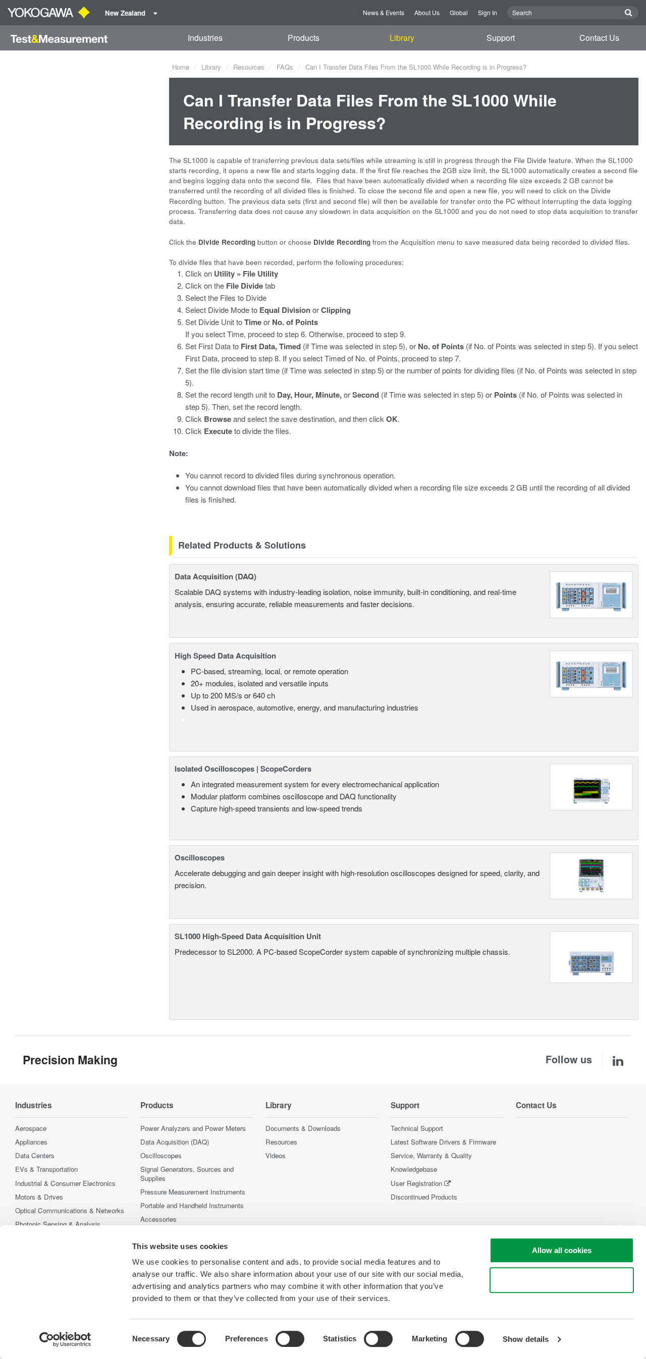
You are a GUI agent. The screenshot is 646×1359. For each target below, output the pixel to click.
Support (501, 37)
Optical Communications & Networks (69, 1210)
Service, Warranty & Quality (431, 1155)
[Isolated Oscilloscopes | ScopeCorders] (591, 785)
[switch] (290, 1339)
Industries (205, 37)
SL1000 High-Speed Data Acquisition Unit (248, 936)
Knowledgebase (414, 1169)
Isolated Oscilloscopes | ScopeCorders (243, 768)
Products (303, 37)
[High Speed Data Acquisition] (591, 672)
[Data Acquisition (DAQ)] (591, 593)
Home (180, 67)
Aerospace (30, 1128)
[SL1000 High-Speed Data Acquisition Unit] (591, 956)
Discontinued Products (424, 1197)
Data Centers (35, 1155)
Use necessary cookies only (562, 1280)
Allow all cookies (561, 1250)
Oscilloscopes (200, 857)
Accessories (158, 1219)
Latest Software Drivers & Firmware (443, 1142)
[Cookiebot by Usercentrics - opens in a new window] (65, 1339)
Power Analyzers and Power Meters (193, 1128)
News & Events (383, 12)
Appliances (31, 1142)
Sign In (487, 12)
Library (402, 37)
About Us (427, 12)
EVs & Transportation (46, 1169)
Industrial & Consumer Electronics (65, 1183)
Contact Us (599, 37)
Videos (275, 1155)
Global (459, 12)
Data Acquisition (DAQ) (215, 576)
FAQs (285, 67)
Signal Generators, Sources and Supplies (187, 1173)
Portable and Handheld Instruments (192, 1205)
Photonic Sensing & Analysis (57, 1224)
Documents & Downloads (303, 1128)
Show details (526, 1339)
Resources (248, 67)
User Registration (416, 1183)
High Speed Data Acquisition (225, 655)
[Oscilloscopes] (591, 874)
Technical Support (417, 1128)
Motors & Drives (39, 1197)
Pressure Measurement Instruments (192, 1192)
